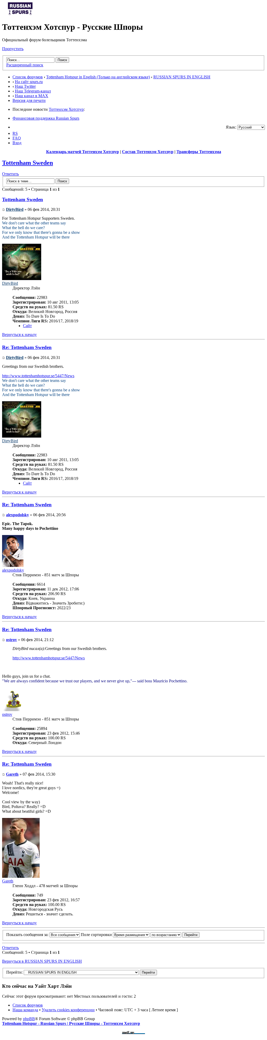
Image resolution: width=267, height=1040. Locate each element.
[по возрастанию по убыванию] (174, 934)
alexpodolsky (17, 515)
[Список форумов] (20, 14)
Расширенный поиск (24, 65)
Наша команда (25, 1010)
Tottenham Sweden (27, 162)
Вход (17, 143)
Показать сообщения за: (28, 934)
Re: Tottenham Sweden (27, 347)
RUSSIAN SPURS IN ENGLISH (181, 77)
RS (15, 133)
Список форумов (28, 77)
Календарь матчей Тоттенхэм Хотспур (82, 151)
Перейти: (14, 972)
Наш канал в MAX (31, 96)
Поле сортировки (97, 934)
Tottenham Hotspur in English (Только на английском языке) (98, 77)
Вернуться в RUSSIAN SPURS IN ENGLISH (42, 961)
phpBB (29, 1018)
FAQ (17, 138)
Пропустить (12, 49)
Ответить (10, 174)
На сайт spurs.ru (29, 81)
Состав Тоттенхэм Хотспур (147, 151)
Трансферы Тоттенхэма (199, 151)
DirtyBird (14, 209)
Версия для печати (29, 100)
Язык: (231, 127)
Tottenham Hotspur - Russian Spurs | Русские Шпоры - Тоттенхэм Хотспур (71, 1023)
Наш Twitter (25, 86)
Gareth (12, 774)
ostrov (11, 639)
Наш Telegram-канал (33, 91)
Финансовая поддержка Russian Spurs (46, 118)
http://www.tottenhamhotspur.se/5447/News (38, 376)
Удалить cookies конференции (68, 1010)
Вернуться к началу (19, 334)
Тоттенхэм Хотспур (66, 109)
